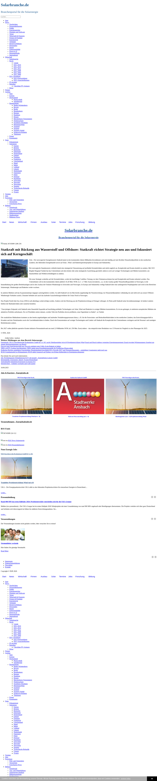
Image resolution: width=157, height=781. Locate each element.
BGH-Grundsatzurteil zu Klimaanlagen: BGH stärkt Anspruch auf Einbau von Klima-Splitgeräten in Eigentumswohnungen (42, 352)
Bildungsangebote (15, 213)
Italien (16, 165)
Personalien (13, 45)
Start (6, 20)
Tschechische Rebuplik (21, 188)
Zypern (16, 192)
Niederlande (18, 171)
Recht (11, 61)
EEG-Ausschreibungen (21, 80)
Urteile (16, 63)
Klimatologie (13, 142)
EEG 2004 (17, 72)
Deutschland (13, 98)
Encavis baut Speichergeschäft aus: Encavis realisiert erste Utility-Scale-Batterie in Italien (31, 346)
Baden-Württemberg (20, 105)
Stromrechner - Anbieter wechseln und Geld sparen (18, 364)
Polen (16, 175)
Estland (16, 155)
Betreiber (12, 84)
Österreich (17, 173)
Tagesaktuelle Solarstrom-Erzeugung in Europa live (18, 362)
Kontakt (8, 567)
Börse (11, 88)
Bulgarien (17, 150)
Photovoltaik (18, 99)
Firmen (7, 90)
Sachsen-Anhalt (19, 130)
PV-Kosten (13, 82)
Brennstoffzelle (14, 53)
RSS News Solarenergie (16, 440)
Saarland (17, 126)
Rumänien (17, 178)
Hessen (16, 117)
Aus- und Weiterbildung (17, 209)
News (7, 22)
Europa (11, 96)
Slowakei (17, 182)
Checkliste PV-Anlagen (22, 86)
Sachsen (16, 128)
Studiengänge (14, 215)
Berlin (16, 109)
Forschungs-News (15, 204)
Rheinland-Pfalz (19, 125)
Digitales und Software (17, 32)
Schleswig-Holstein (20, 132)
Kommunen (13, 138)
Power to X (13, 51)
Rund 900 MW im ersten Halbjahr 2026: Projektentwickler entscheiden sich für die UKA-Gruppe (36, 502)
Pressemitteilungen (15, 26)
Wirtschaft (8, 57)
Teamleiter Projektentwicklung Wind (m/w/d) (17, 483)
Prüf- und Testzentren (16, 200)
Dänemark (17, 151)
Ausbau (7, 92)
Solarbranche (13, 59)
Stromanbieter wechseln (9, 543)
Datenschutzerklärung (12, 563)
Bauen (11, 47)
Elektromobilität (14, 49)
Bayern (16, 107)
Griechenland (18, 161)
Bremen (16, 113)
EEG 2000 (17, 74)
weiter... (3, 493)
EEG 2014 (17, 67)
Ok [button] (152, 779)
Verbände (12, 42)
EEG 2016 (17, 65)
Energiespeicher (14, 30)
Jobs (6, 196)
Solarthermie (18, 101)
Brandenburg (18, 111)
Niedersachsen (18, 121)
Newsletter (8, 565)
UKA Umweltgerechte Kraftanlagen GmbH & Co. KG (17, 454)
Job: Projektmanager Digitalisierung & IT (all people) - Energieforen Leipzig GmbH (29, 358)
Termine (8, 194)
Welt (10, 94)
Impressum (8, 561)
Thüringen (17, 134)
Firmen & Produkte (15, 38)
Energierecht (13, 40)
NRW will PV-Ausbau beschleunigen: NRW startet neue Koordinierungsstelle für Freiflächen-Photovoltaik (37, 348)
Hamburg (17, 115)
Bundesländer (14, 103)
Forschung (8, 198)
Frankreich (17, 159)
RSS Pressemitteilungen (16, 445)
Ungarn (16, 190)
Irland (16, 163)
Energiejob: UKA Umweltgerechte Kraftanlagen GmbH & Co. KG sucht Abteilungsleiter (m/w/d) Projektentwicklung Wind (43, 342)
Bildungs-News (14, 217)
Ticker (11, 34)
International (13, 55)
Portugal (16, 177)
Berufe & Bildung (15, 44)
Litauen (16, 169)
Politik (11, 28)
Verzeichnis (13, 202)
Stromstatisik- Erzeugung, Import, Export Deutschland (19, 360)
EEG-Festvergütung (20, 78)
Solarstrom (13, 144)
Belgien (16, 148)
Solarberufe (13, 207)
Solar (7, 140)
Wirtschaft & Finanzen (17, 36)
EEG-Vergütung (14, 76)
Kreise (11, 136)
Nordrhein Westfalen (21, 123)
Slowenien (17, 184)
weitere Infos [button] (125, 779)
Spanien (16, 186)
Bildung (8, 205)
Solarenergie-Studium (16, 211)
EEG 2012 (17, 69)
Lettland (16, 167)
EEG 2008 (17, 71)
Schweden (17, 180)
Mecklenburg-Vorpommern (23, 119)
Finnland (17, 157)
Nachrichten (13, 24)
